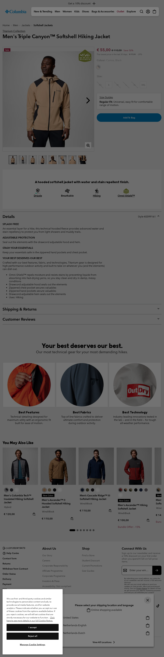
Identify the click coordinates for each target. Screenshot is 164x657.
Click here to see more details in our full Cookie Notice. (31, 619)
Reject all (32, 636)
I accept (33, 627)
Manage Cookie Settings (32, 644)
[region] (33, 621)
